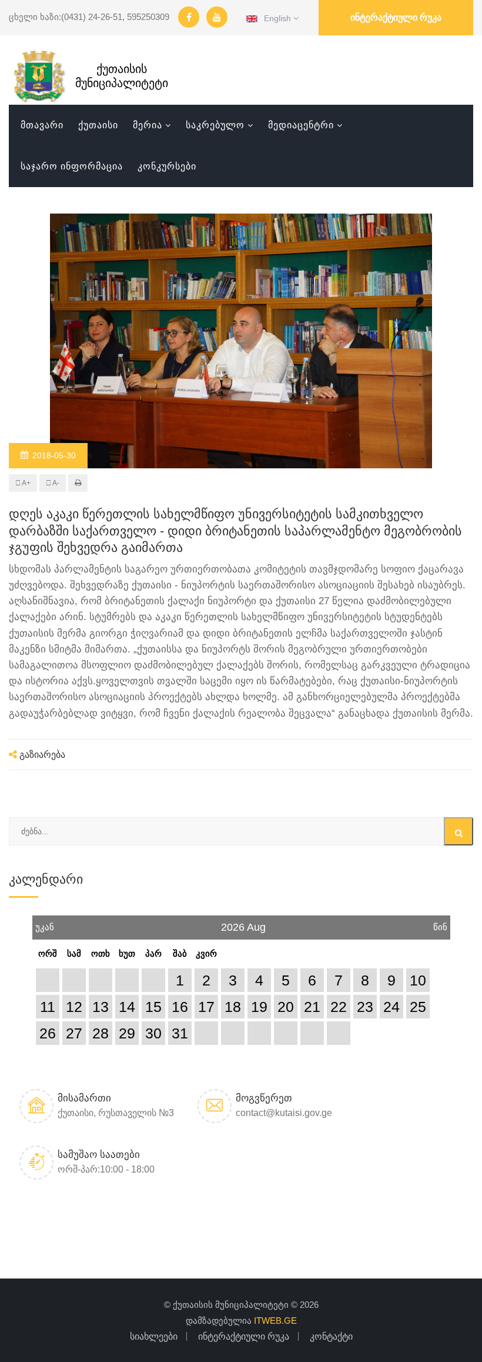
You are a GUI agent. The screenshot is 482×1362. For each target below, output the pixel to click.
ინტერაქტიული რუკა (395, 17)
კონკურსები (167, 166)
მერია (147, 125)
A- (55, 483)
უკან (44, 923)
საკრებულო (215, 125)
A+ (26, 483)
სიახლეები (154, 1336)
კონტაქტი (331, 1336)
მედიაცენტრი (301, 125)
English (275, 18)
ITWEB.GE (275, 1321)
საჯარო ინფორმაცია (72, 166)
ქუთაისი (98, 125)
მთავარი (42, 125)
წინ (440, 923)
